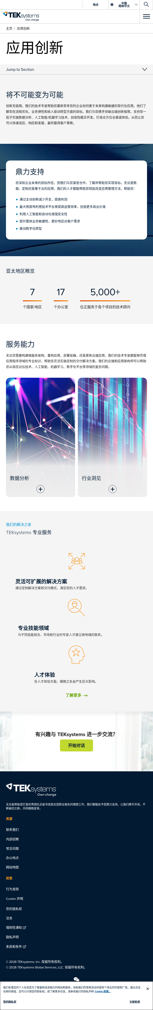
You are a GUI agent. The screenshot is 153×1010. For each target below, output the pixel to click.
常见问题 (12, 848)
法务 (9, 918)
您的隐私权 (14, 909)
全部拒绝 (134, 1002)
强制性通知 (14, 927)
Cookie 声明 (14, 898)
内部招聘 (12, 839)
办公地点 (12, 858)
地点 (95, 5)
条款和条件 (14, 946)
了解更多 (73, 695)
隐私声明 (12, 937)
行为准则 (12, 889)
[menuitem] (76, 830)
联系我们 (12, 829)
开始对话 (76, 745)
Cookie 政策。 (103, 991)
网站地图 (12, 867)
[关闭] (147, 989)
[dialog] (76, 996)
